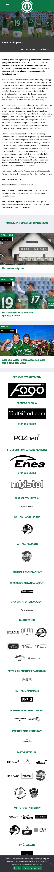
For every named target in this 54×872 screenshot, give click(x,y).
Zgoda (17, 868)
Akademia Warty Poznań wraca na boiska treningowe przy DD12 (23, 361)
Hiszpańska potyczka (13, 268)
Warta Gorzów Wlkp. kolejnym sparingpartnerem (17, 314)
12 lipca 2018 (5, 284)
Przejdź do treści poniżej (33, 49)
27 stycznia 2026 (7, 331)
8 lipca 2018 (5, 239)
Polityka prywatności (32, 868)
